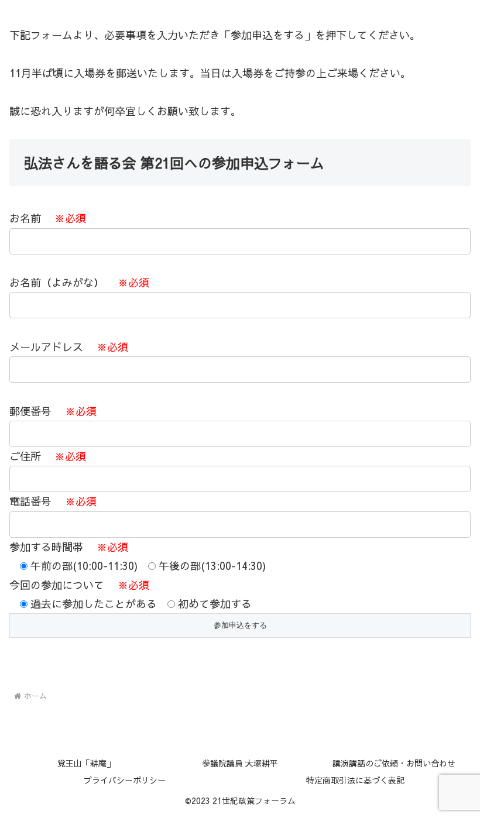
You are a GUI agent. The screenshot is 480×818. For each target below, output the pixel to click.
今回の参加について (130, 594)
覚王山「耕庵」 (86, 763)
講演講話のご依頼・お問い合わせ (393, 763)
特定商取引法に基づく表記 (355, 780)
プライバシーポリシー (125, 780)
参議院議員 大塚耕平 (240, 763)
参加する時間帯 (137, 575)
